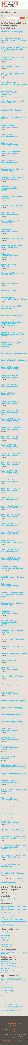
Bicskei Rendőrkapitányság (13, 290)
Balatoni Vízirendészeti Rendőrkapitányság (11, 152)
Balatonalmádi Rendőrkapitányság (9, 135)
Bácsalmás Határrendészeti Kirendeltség (12, 59)
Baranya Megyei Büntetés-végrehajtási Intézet (12, 178)
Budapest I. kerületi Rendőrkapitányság (9, 385)
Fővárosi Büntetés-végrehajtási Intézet (9, 782)
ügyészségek (4, 941)
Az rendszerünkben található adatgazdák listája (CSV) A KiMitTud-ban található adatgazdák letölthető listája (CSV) (12, 1006)
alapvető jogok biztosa (7, 942)
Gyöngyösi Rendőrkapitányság (9, 822)
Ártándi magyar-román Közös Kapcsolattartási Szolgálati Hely (14, 49)
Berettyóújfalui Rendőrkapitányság (9, 283)
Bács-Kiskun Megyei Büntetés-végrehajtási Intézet (14, 83)
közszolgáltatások (6, 961)
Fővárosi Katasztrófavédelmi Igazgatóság (13, 790)
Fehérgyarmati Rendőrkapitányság (9, 738)
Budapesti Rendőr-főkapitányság (9, 394)
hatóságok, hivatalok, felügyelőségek (11, 912)
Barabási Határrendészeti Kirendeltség (12, 170)
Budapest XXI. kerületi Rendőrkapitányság (10, 559)
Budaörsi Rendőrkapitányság (13, 353)
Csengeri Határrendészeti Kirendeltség (12, 604)
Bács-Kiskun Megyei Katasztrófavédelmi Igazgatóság (10, 92)
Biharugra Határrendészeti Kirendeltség (12, 307)
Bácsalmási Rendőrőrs (10, 66)
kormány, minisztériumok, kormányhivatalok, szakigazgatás (13, 906)
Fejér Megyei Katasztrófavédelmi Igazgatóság (9, 747)
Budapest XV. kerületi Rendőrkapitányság (10, 533)
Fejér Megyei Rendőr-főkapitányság (10, 757)
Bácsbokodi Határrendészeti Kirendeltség (13, 74)
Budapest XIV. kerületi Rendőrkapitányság (10, 481)
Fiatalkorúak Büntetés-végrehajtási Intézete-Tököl (13, 766)
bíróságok (3, 939)
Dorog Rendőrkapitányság (12, 676)
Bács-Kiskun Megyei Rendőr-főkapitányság (13, 102)
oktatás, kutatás (5, 972)
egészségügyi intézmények (8, 963)
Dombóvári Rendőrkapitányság (9, 668)
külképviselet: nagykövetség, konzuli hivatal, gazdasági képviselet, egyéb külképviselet (13, 994)
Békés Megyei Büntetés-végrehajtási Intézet (11, 246)
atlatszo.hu (8, 8)
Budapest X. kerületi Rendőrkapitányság (9, 498)
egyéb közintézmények (7, 970)
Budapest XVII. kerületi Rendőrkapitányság (11, 515)
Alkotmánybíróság (6, 937)
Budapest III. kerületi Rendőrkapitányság (10, 368)
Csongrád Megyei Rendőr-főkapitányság (12, 631)
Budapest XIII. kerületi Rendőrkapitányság (10, 455)
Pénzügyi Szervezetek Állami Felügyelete (12, 919)
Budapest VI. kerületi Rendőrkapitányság (10, 437)
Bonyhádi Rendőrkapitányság (14, 315)
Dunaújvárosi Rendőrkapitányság (9, 693)
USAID (16, 1036)
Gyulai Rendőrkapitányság (12, 873)
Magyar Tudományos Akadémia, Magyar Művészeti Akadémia (12, 986)
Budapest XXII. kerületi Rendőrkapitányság (11, 550)
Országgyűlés (4, 934)
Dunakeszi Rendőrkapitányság (9, 684)
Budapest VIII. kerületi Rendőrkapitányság (10, 420)
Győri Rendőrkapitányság (12, 829)
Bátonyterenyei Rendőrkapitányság (9, 213)
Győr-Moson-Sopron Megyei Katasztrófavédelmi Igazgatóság (13, 847)
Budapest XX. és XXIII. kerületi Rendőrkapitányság (13, 541)
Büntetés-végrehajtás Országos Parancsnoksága (12, 567)
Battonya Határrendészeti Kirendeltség (12, 222)
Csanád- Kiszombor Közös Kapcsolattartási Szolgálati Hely (12, 594)
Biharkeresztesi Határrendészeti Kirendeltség (13, 298)
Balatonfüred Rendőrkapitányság (9, 144)
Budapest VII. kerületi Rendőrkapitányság (10, 429)
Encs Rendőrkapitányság (11, 714)
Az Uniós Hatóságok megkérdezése (10, 1010)
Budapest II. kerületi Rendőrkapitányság (9, 376)
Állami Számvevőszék (7, 946)
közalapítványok (5, 968)
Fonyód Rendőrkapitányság (13, 774)
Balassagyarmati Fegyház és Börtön (13, 118)
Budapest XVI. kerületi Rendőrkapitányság (10, 524)
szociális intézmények (7, 965)
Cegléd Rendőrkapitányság (12, 577)
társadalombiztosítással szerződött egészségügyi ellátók (10, 989)
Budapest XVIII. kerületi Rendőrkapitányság (11, 507)
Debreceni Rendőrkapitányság (14, 653)
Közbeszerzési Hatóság (7, 924)
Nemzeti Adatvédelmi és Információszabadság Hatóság (13, 921)
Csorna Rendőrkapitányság (12, 639)
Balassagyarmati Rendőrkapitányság (9, 126)
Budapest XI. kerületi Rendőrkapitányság (10, 472)
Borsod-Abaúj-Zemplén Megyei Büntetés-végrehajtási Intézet (11, 323)
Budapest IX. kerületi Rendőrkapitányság (10, 411)
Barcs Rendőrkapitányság (12, 205)
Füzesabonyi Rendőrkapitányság (9, 799)
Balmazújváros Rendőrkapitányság (9, 161)
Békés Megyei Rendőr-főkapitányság (10, 265)
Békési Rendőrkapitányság (12, 238)
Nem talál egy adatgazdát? (8, 1002)
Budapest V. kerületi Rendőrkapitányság (9, 446)
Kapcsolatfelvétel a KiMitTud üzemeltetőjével (14, 1024)
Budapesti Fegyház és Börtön (13, 360)
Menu (26, 1)
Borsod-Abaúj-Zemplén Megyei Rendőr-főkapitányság (11, 344)
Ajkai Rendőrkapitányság (12, 32)
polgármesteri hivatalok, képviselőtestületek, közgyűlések (13, 953)
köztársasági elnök (6, 935)
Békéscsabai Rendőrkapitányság (9, 231)
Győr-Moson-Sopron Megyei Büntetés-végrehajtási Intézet (14, 837)
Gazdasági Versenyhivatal (8, 917)
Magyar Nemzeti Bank (7, 944)
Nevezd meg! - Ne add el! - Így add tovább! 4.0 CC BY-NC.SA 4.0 (14, 1041)
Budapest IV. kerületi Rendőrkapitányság (10, 402)
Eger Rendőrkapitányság (11, 707)
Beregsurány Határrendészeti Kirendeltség (13, 274)
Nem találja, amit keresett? (8, 882)
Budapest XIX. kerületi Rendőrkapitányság (10, 489)
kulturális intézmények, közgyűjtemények (12, 967)
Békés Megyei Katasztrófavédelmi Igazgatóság (9, 256)
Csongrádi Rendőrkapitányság (9, 612)
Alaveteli (16, 1030)
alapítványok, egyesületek (8, 992)
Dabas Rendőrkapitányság (12, 646)
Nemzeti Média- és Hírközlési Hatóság (11, 915)
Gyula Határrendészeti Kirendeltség (10, 865)
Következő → (20, 878)
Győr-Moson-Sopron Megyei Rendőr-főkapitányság (13, 856)
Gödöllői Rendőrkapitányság (13, 814)
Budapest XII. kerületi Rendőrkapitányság (10, 463)
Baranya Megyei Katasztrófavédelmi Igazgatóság (9, 188)
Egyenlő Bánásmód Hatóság (8, 926)
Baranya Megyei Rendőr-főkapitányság (12, 197)
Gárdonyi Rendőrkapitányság (13, 807)
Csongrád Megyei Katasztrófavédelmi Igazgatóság (9, 622)
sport (2, 996)
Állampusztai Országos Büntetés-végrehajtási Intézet (14, 40)
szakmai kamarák (6, 984)
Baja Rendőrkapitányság (11, 110)
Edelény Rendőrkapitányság (13, 700)
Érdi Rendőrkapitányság (11, 721)
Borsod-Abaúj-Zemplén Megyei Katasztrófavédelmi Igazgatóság (13, 334)
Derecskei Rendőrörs (9, 660)
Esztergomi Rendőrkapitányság (9, 729)
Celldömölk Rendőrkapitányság (9, 585)
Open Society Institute (15, 1034)
